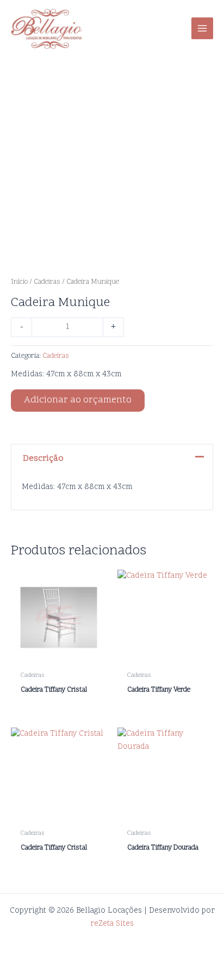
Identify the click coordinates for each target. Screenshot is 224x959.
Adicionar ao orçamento (78, 400)
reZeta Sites (112, 924)
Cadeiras (47, 282)
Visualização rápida (59, 656)
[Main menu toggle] (202, 28)
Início (19, 282)
